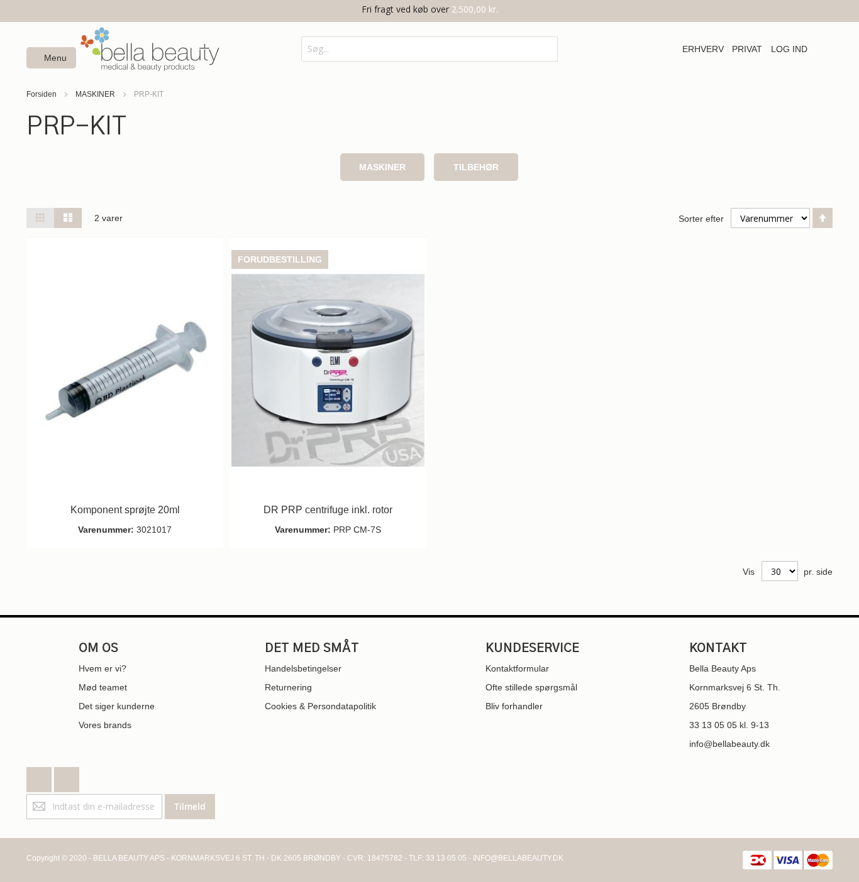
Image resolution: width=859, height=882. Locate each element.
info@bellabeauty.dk (729, 744)
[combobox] (429, 49)
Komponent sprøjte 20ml (125, 509)
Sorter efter (701, 219)
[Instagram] (66, 776)
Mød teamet (103, 687)
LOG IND (789, 49)
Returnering (288, 687)
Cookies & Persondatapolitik (320, 706)
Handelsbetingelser (303, 668)
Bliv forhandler (514, 706)
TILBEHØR (476, 167)
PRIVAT (747, 49)
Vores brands (105, 725)
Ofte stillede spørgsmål (531, 687)
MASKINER (96, 94)
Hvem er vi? (102, 668)
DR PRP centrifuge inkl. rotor (327, 509)
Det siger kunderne (117, 706)
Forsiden (42, 94)
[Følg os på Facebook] (40, 776)
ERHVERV (703, 49)
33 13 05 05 (713, 725)
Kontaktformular (517, 668)
